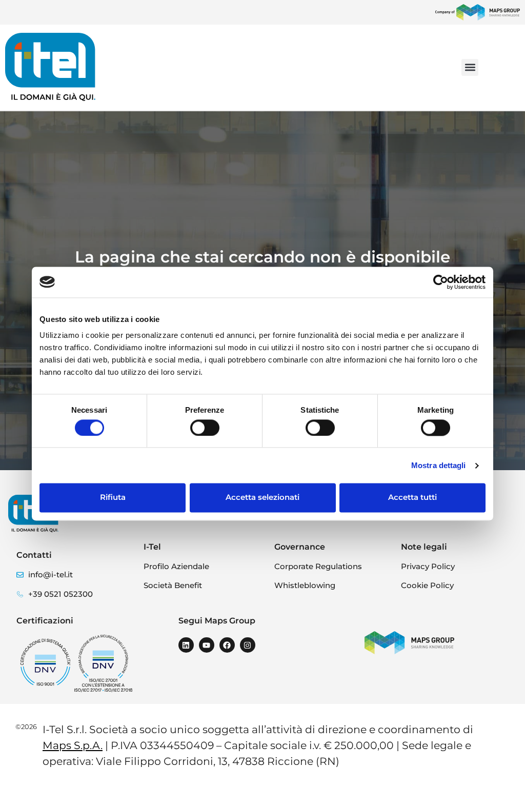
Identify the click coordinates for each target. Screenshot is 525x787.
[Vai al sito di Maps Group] (477, 12)
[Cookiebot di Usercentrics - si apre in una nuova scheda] (441, 282)
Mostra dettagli (438, 465)
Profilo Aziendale (176, 566)
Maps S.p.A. (73, 745)
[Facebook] (227, 645)
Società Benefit (173, 585)
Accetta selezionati (262, 497)
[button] (469, 67)
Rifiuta (113, 497)
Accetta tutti (412, 497)
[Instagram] (247, 645)
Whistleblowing (304, 585)
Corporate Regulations (318, 566)
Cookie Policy (427, 585)
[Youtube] (206, 645)
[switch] (204, 427)
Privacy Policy (428, 566)
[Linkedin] (186, 645)
